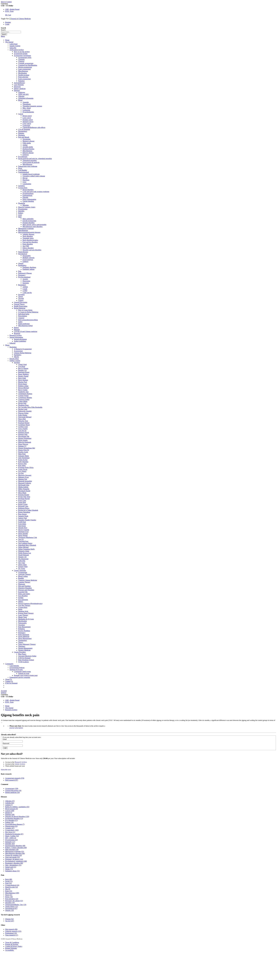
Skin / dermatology (13, 865)
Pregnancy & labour (14, 859)
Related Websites (11, 948)
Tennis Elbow (11, 906)
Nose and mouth (12, 857)
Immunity (10, 842)
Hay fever (10, 832)
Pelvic (9, 897)
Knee (8, 891)
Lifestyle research (13, 931)
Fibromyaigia (11, 826)
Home (7, 40)
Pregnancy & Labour (14, 901)
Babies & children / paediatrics (17, 807)
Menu (3, 36)
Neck (8, 895)
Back (8, 879)
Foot (8, 883)
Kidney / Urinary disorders (16, 848)
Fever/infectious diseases (14, 824)
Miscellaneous (12, 893)
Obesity (9, 910)
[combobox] (11, 32)
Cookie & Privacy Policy (13, 946)
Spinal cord (10, 867)
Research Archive (11, 710)
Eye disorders (11, 820)
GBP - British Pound (12, 9)
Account (4, 691)
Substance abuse (12, 871)
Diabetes (9, 814)
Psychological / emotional (16, 861)
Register (8, 22)
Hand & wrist (11, 887)
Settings (3, 693)
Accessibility (9, 950)
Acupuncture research (14, 778)
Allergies (10, 801)
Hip (7, 889)
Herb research (11, 780)
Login (7, 24)
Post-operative (11, 899)
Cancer (9, 811)
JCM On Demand (11, 683)
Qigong (9, 919)
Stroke (9, 869)
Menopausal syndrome (14, 851)
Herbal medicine (12, 792)
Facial (9, 881)
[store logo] (20, 19)
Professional (11, 933)
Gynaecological (12, 885)
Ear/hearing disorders (14, 818)
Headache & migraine (14, 834)
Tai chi (9, 921)
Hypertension (11, 840)
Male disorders (12, 849)
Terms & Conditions (12, 942)
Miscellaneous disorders (15, 853)
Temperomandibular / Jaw (15, 905)
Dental (8, 813)
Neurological (11, 908)
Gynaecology (12, 830)
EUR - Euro (9, 11)
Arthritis (9, 803)
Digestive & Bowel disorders (17, 816)
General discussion (13, 790)
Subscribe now (6, 770)
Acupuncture (11, 788)
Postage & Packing (11, 944)
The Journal (9, 708)
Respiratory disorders (14, 863)
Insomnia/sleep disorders (15, 846)
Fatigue (9, 822)
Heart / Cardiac (12, 836)
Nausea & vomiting (13, 855)
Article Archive (20, 764)
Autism (9, 805)
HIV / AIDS (10, 838)
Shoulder (10, 903)
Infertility (10, 844)
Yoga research (11, 935)
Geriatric (9, 828)
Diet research (11, 929)
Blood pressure (11, 809)
